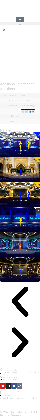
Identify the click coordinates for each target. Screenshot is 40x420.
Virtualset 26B (20, 150)
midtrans (28, 398)
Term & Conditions (22, 406)
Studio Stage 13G (20, 250)
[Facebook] (14, 386)
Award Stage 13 (20, 275)
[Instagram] (8, 386)
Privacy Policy (7, 406)
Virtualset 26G (20, 200)
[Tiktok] (19, 386)
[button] (20, 23)
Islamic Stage (20, 175)
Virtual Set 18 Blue (20, 225)
